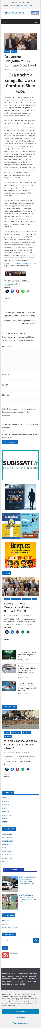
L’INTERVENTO (26, 732)
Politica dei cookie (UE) (10, 927)
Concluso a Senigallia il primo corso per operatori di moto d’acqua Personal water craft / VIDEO (27, 687)
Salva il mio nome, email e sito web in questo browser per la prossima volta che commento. (20, 412)
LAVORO (5, 808)
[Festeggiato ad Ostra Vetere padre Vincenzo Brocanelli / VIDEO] (20, 586)
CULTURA (5, 812)
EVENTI (14, 52)
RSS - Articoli (13, 953)
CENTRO (7, 52)
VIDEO (34, 599)
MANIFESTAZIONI (8, 841)
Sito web (5, 395)
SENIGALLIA (8, 736)
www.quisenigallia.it (25, 70)
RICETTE (5, 862)
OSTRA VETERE (26, 599)
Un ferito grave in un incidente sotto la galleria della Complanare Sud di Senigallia (21, 314)
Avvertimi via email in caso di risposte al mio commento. (20, 426)
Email (5, 385)
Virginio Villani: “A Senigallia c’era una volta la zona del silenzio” (20, 744)
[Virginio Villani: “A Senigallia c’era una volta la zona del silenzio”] (20, 719)
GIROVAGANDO (7, 834)
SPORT (4, 822)
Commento (7, 346)
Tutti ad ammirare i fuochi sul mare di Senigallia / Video (27, 654)
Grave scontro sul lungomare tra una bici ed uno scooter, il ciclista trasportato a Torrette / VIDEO (27, 670)
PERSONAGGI (7, 844)
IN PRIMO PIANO (15, 599)
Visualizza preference (20, 1023)
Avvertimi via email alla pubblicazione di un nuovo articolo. (19, 435)
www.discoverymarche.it (23, 263)
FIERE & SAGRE (7, 851)
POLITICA (5, 801)
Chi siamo (5, 921)
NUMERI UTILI (7, 855)
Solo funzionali (20, 1017)
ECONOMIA (6, 805)
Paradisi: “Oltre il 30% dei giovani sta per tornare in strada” (20, 322)
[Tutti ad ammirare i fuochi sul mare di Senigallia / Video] (9, 656)
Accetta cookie (20, 1011)
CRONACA (5, 798)
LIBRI (4, 848)
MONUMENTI (7, 838)
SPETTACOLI (6, 815)
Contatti (5, 924)
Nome (5, 375)
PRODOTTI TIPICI (8, 858)
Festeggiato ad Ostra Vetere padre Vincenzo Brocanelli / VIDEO (17, 607)
